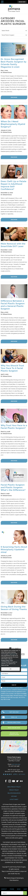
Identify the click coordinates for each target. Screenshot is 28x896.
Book (19, 889)
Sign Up (14, 685)
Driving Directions (14, 722)
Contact (4, 889)
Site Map (14, 796)
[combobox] (12, 893)
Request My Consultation (14, 733)
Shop (25, 889)
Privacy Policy (9, 695)
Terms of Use (5, 665)
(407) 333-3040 (16, 764)
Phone (12, 889)
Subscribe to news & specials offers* (13, 687)
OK (10, 669)
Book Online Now (14, 728)
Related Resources (14, 793)
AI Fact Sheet (14, 799)
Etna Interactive (14, 880)
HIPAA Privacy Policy (14, 787)
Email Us (14, 717)
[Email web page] (23, 654)
